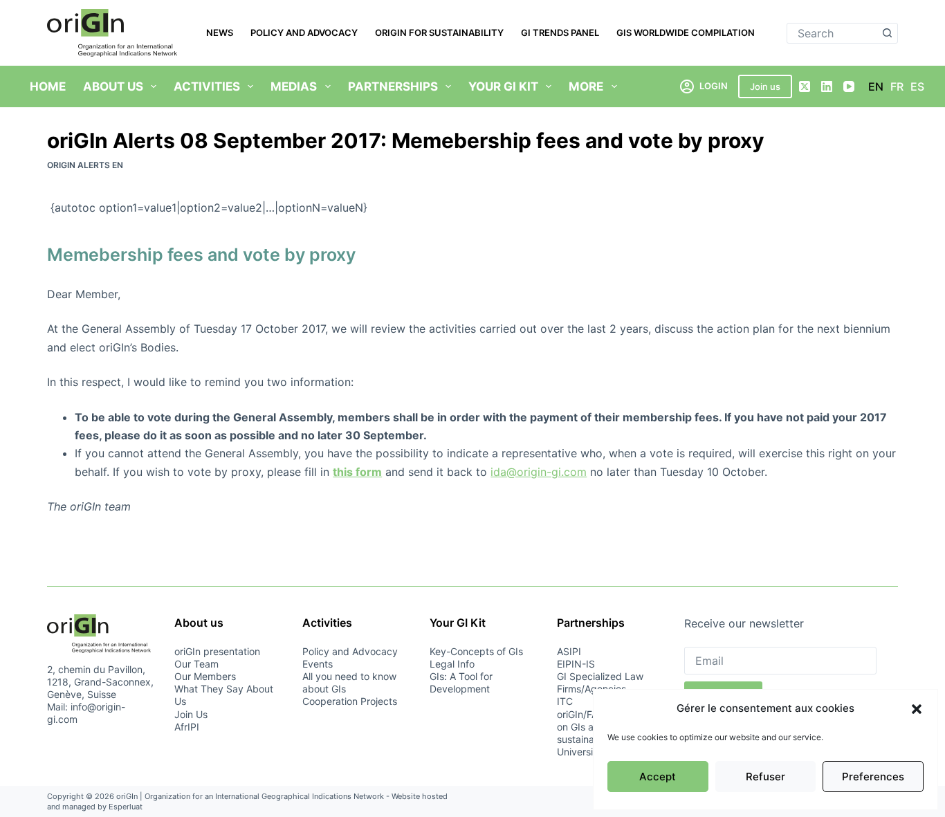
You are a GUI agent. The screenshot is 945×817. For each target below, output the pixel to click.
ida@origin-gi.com (538, 472)
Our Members (205, 676)
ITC (565, 701)
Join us (765, 86)
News (219, 32)
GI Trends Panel (560, 32)
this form (357, 472)
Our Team (196, 664)
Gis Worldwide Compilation (685, 32)
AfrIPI (186, 727)
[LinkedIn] (826, 86)
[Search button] (887, 33)
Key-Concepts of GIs (476, 651)
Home (48, 86)
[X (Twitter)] (804, 86)
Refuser (765, 776)
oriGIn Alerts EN (85, 165)
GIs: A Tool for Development (461, 682)
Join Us (191, 714)
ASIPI (569, 651)
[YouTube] (848, 86)
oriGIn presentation (217, 651)
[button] (917, 709)
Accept (657, 776)
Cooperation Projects (349, 701)
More (586, 86)
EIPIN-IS (576, 664)
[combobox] (832, 33)
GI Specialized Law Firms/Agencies (600, 682)
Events (317, 664)
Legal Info (452, 664)
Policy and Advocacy (304, 32)
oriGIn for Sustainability (439, 32)
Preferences (873, 776)
